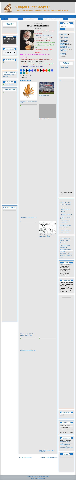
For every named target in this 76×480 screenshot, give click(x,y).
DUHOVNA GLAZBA (10, 49)
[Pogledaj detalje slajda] (9, 64)
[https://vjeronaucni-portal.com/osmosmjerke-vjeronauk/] (8, 84)
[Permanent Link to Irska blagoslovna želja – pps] (28, 343)
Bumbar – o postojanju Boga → (49, 457)
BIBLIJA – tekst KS (65, 240)
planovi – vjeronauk (66, 214)
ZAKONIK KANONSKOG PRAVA (65, 252)
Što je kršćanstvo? (44, 119)
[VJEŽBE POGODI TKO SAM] (9, 76)
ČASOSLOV (63, 243)
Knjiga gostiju (66, 438)
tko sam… (66, 457)
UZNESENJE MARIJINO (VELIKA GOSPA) (65, 48)
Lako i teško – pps (44, 95)
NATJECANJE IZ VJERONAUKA (66, 63)
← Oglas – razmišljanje (25, 457)
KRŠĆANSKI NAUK (65, 245)
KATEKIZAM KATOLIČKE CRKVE (65, 248)
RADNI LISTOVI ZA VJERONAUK (9, 24)
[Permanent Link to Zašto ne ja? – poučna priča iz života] (28, 160)
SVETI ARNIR (63, 34)
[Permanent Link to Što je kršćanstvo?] (47, 111)
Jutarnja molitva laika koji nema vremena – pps (27, 334)
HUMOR (66, 262)
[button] (21, 70)
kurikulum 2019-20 (65, 205)
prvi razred (64, 207)
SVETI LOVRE (64, 37)
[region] (9, 29)
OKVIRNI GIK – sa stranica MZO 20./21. (65, 201)
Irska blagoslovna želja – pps (28, 350)
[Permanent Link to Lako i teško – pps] (47, 88)
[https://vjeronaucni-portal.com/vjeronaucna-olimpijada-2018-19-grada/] (66, 70)
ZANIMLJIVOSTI (66, 280)
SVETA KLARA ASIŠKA (64, 41)
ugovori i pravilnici (65, 225)
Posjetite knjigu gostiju (66, 450)
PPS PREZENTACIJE (10, 60)
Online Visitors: (64, 425)
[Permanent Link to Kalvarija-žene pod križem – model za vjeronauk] (47, 227)
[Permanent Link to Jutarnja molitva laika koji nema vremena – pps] (28, 276)
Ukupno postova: (65, 432)
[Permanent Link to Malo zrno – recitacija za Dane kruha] (28, 91)
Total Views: (63, 430)
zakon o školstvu (64, 228)
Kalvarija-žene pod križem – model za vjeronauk (47, 235)
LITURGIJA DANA (65, 238)
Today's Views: (64, 427)
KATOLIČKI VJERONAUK (38, 23)
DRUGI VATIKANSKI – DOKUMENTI (66, 256)
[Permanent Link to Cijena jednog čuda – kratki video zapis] (47, 393)
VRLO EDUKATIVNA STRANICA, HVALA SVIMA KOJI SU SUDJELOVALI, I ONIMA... (65, 446)
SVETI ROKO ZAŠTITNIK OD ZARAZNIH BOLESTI (64, 53)
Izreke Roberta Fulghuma (38, 25)
